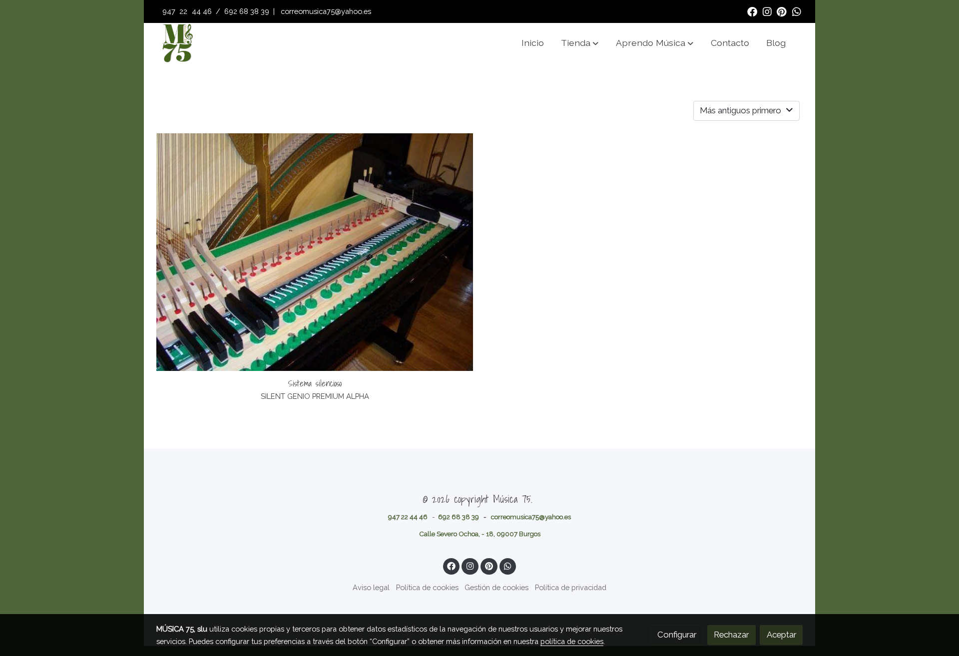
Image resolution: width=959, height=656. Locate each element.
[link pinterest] (782, 11)
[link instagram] (767, 11)
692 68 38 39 (246, 11)
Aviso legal (371, 587)
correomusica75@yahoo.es (326, 11)
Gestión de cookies (496, 587)
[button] (579, 43)
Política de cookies (427, 587)
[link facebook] (752, 11)
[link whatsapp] (796, 11)
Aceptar (781, 635)
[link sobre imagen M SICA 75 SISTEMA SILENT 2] (315, 252)
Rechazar (731, 635)
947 (169, 11)
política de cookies (571, 641)
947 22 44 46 (408, 517)
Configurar (676, 635)
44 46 (202, 11)
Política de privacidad (570, 587)
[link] (177, 43)
